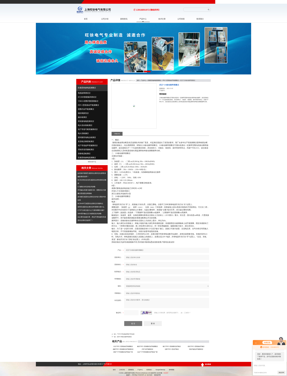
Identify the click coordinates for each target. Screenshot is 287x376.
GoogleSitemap (160, 370)
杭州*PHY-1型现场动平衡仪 (197, 346)
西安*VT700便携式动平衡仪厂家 (123, 352)
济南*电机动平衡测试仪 (196, 349)
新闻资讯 (131, 370)
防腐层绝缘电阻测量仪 (154, 80)
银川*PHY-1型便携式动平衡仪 (172, 346)
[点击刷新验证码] (146, 313)
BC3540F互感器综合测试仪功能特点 (90, 203)
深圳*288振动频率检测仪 (124, 337)
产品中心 (143, 80)
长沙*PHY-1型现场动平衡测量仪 (123, 346)
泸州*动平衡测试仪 (148, 349)
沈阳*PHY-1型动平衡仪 (172, 349)
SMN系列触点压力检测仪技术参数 (89, 213)
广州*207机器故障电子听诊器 (125, 334)
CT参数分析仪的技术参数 (86, 187)
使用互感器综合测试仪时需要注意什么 (91, 207)
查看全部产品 (92, 162)
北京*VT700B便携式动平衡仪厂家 (148, 352)
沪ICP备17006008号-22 (139, 375)
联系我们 (149, 370)
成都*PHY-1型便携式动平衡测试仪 (124, 349)
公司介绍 (122, 370)
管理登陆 (171, 370)
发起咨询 (281, 372)
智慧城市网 (157, 375)
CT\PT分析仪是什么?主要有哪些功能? (91, 210)
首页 (138, 80)
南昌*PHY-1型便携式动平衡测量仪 (148, 346)
